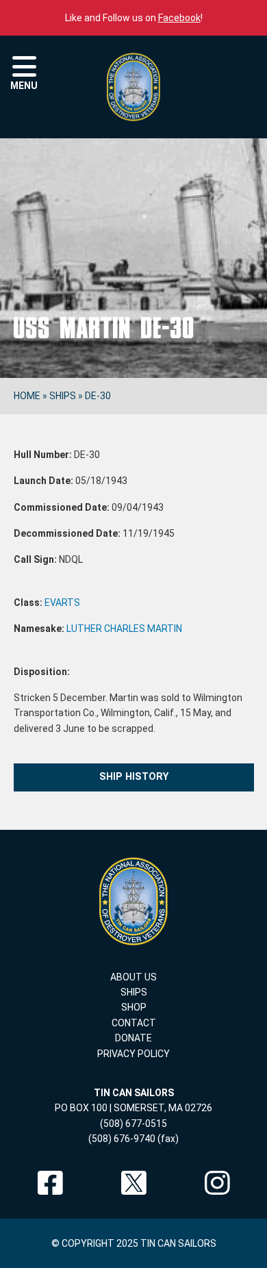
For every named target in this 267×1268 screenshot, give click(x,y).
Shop (134, 1007)
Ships (62, 395)
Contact (134, 1022)
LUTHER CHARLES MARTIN (124, 628)
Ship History (133, 777)
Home (27, 395)
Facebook (179, 17)
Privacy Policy (133, 1053)
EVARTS (62, 602)
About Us (133, 977)
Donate (133, 1037)
